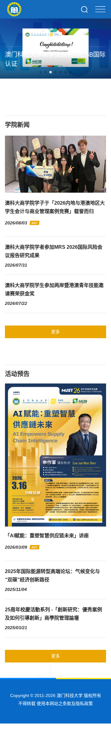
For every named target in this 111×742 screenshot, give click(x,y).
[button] (40, 72)
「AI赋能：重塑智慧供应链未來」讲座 (47, 535)
